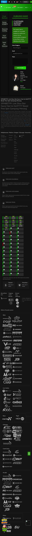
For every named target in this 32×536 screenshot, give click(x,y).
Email (13, 51)
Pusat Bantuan (4, 36)
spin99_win (22, 136)
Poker (15, 158)
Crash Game (15, 153)
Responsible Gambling (4, 29)
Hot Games (8, 7)
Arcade (15, 155)
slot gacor (6, 112)
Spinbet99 (27, 124)
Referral (11, 139)
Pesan (13, 56)
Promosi (11, 135)
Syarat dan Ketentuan (4, 44)
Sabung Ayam (15, 161)
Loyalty (10, 137)
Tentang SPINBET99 (4, 23)
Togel (15, 147)
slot (25, 120)
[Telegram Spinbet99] (28, 522)
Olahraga (16, 149)
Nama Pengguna (16, 45)
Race (26, 7)
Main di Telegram (4, 2)
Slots (13, 7)
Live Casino (20, 7)
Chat (21, 81)
